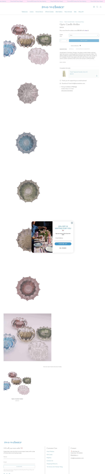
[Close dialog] (72, 223)
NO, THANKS (63, 248)
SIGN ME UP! (63, 243)
